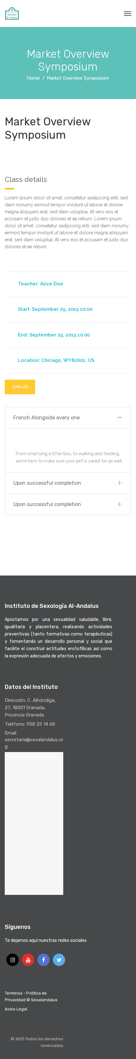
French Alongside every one (46, 418)
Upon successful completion (47, 483)
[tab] (68, 418)
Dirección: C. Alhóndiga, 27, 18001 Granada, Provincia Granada (30, 707)
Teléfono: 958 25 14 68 (30, 724)
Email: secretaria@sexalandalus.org (34, 739)
